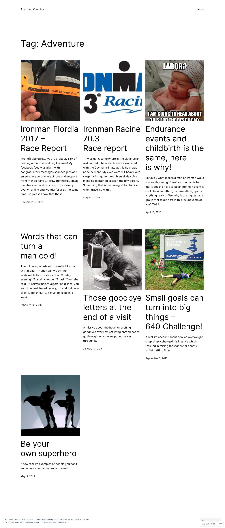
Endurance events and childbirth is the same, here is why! (174, 148)
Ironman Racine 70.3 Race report (112, 138)
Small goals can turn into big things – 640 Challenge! (174, 312)
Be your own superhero (49, 448)
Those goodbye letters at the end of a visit (112, 307)
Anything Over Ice (32, 9)
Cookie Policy (63, 522)
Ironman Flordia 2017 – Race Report (49, 138)
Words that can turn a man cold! (49, 246)
